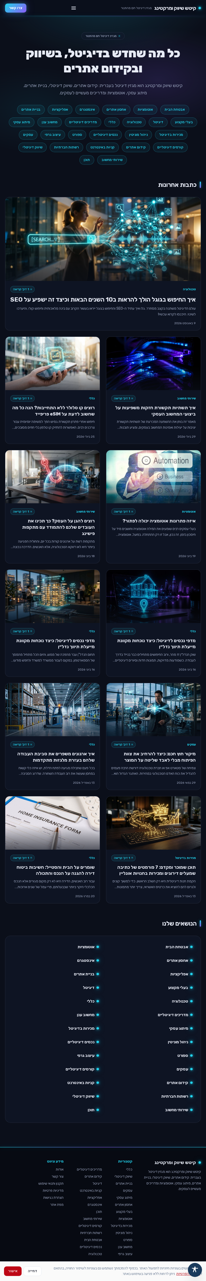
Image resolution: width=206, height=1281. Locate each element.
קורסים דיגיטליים (170, 147)
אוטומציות (145, 109)
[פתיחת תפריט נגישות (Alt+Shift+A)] (195, 1270)
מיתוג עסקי (21, 122)
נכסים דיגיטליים (105, 135)
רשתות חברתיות (66, 147)
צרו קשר (15, 8)
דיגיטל (158, 122)
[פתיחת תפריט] (73, 8)
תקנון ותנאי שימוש (51, 1183)
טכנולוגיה (134, 122)
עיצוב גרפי (53, 135)
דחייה (32, 1271)
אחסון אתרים (116, 109)
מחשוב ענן (50, 122)
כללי (112, 122)
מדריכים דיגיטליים (83, 122)
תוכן (87, 160)
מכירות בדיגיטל (171, 135)
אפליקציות (60, 109)
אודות (60, 1169)
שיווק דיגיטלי (32, 147)
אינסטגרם (87, 109)
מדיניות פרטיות (53, 1190)
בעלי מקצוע (184, 122)
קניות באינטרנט (102, 147)
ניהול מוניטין (138, 135)
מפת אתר (57, 1205)
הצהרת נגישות (53, 1197)
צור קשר (58, 1176)
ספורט (77, 135)
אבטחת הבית (175, 109)
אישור (13, 1271)
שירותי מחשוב (112, 160)
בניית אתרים (30, 109)
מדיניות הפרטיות (188, 1273)
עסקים (28, 135)
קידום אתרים (136, 147)
